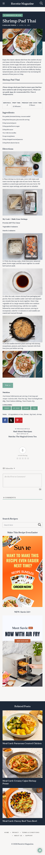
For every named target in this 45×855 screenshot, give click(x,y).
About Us (18, 835)
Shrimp (26, 408)
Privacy (15, 832)
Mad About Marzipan (22, 431)
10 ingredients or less (15, 414)
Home (6, 832)
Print (6, 385)
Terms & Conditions (30, 832)
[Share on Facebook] (5, 420)
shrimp (39, 414)
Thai (34, 408)
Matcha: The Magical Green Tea (22, 436)
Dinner (6, 408)
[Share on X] (11, 420)
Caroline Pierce (9, 25)
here (11, 92)
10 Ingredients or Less (12, 15)
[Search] (41, 3)
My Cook (16, 408)
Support (29, 835)
